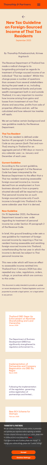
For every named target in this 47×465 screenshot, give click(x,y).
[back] (23, 16)
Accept (23, 452)
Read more (18, 346)
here (30, 437)
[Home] (17, 4)
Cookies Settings (23, 457)
